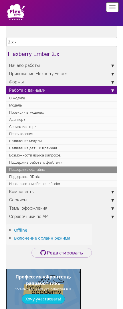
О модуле (17, 98)
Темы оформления (28, 208)
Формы (16, 82)
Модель (15, 105)
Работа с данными (27, 90)
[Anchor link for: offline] (29, 230)
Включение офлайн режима (42, 238)
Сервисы (18, 199)
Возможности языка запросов (35, 155)
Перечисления (21, 133)
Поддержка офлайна (27, 169)
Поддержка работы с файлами (36, 162)
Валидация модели (25, 141)
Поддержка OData (24, 176)
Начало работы (24, 65)
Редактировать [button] (64, 252)
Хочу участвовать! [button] (43, 299)
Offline (20, 230)
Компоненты (22, 191)
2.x (11, 42)
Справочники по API (29, 216)
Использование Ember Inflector (34, 183)
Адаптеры (17, 119)
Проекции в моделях (26, 112)
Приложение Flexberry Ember (38, 73)
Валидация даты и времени (33, 148)
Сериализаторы (23, 126)
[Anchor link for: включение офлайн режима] (72, 238)
